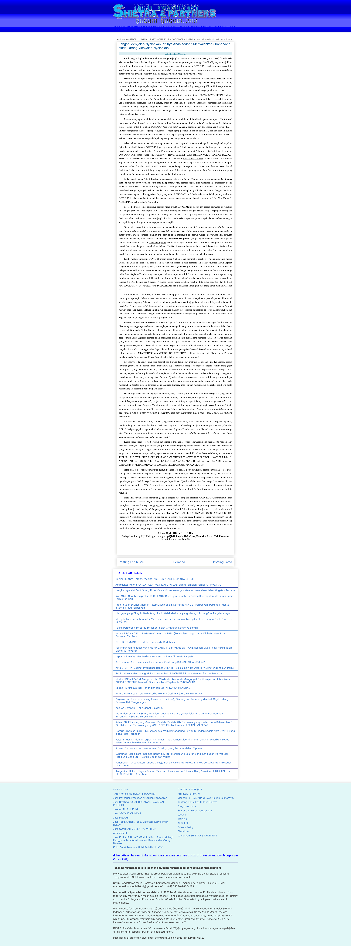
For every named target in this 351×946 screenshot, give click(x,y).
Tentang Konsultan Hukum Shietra (197, 802)
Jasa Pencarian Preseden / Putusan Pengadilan (140, 797)
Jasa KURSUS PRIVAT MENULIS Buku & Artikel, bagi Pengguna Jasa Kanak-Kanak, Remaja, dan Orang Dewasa (143, 840)
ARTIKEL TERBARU (189, 793)
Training (182, 818)
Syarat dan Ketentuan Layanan (195, 810)
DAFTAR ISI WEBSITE (190, 789)
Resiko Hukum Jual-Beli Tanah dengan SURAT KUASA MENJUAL (152, 687)
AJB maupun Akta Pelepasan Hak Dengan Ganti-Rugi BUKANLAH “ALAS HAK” (160, 662)
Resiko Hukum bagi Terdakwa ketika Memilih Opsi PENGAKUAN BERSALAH (159, 693)
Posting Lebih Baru (132, 562)
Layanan (182, 814)
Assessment (120, 833)
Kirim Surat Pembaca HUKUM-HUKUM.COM (138, 847)
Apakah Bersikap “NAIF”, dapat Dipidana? (139, 707)
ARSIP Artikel (120, 789)
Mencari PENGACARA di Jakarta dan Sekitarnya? (206, 797)
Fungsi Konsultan (187, 806)
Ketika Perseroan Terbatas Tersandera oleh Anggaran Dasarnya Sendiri (156, 627)
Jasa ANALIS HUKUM (125, 809)
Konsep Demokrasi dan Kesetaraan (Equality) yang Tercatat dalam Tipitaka (158, 748)
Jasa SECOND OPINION (127, 813)
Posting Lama (222, 562)
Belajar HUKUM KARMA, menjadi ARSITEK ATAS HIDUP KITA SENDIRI (155, 578)
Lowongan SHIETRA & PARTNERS (197, 835)
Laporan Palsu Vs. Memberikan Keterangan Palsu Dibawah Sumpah (154, 656)
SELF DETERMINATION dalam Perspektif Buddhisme (145, 642)
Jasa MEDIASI (121, 817)
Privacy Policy (186, 827)
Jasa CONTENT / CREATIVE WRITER (134, 828)
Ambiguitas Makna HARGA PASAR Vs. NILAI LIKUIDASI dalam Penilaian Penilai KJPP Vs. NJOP (169, 584)
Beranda (179, 562)
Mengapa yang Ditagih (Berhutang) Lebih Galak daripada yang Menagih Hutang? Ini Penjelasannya (172, 613)
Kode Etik (183, 823)
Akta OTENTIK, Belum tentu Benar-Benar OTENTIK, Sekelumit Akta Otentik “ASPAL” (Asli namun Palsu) (174, 667)
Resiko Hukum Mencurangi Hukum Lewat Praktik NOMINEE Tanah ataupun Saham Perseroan (169, 673)
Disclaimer (183, 831)
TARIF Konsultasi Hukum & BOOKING (134, 793)
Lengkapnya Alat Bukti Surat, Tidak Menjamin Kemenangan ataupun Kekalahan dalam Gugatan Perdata (175, 590)
